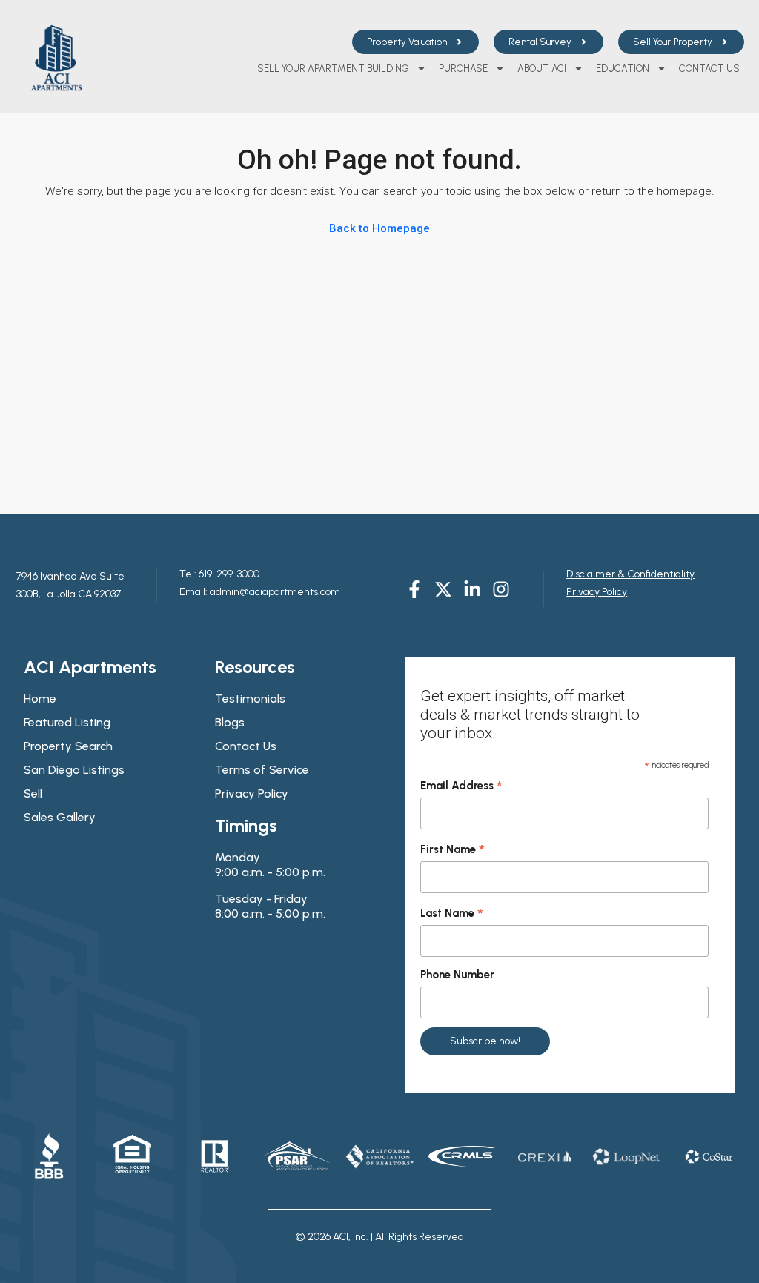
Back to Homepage (379, 228)
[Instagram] (501, 589)
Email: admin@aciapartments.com (259, 592)
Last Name (451, 914)
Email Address (461, 786)
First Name (452, 850)
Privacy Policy (596, 592)
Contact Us (709, 68)
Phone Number (457, 974)
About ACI (541, 68)
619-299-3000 (227, 574)
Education (622, 68)
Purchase (463, 68)
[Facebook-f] (414, 589)
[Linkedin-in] (472, 589)
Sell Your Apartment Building (333, 68)
